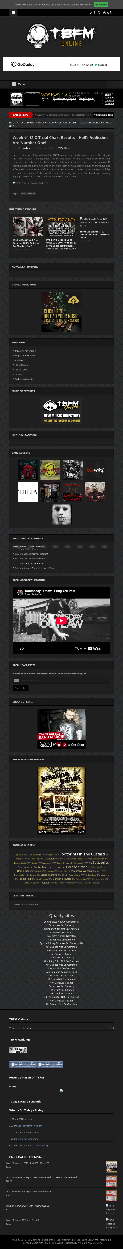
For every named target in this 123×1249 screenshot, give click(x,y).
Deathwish (96, 867)
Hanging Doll (20, 859)
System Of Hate (30, 883)
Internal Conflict (20, 863)
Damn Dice (23, 870)
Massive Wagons (82, 870)
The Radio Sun (19, 875)
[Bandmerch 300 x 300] (61, 728)
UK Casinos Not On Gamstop (61, 946)
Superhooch (46, 863)
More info (85, 4)
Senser (71, 883)
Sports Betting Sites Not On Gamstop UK (61, 943)
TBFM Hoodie (21, 364)
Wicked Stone (91, 875)
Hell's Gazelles (98, 862)
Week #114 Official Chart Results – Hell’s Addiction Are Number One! (26, 243)
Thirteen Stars (81, 879)
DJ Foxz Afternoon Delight (36, 553)
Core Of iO (57, 867)
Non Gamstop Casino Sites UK (61, 971)
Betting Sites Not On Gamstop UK (61, 921)
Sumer (99, 871)
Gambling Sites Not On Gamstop (61, 928)
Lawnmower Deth (97, 859)
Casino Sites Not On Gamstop (61, 975)
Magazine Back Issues (25, 355)
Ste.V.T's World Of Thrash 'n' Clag (39, 567)
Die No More (41, 867)
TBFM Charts (64, 148)
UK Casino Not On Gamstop (61, 978)
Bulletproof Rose (98, 879)
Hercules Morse (42, 879)
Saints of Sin (37, 855)
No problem (101, 4)
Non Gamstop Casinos (61, 954)
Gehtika (34, 863)
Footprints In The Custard (82, 854)
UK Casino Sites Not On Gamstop (61, 996)
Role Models (78, 863)
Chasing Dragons (62, 863)
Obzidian (50, 858)
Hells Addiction (28, 193)
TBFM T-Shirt (21, 369)
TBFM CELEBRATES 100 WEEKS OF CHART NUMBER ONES (94, 234)
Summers (51, 871)
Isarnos (62, 859)
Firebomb (95, 883)
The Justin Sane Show (34, 563)
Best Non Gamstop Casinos (61, 950)
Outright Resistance (77, 859)
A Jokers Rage (34, 859)
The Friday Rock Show (34, 558)
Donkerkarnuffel (62, 878)
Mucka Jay (26, 148)
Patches (19, 360)
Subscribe (20, 688)
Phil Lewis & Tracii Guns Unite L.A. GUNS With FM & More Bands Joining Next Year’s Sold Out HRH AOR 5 (61, 244)
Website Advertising (24, 379)
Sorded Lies (64, 871)
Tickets (18, 374)
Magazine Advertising (25, 350)
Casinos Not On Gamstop (61, 939)
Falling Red (25, 878)
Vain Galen (38, 871)
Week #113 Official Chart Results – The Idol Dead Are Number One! (39, 115)
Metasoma (105, 875)
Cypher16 (51, 855)
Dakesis (33, 875)
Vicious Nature (49, 874)
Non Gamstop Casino (61, 932)
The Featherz (59, 883)
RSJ (63, 875)
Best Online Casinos (61, 993)
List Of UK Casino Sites (61, 989)
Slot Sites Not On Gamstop (61, 935)
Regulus (45, 882)
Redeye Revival (75, 875)
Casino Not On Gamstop (61, 925)
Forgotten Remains (21, 855)
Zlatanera (83, 883)
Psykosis (26, 867)
